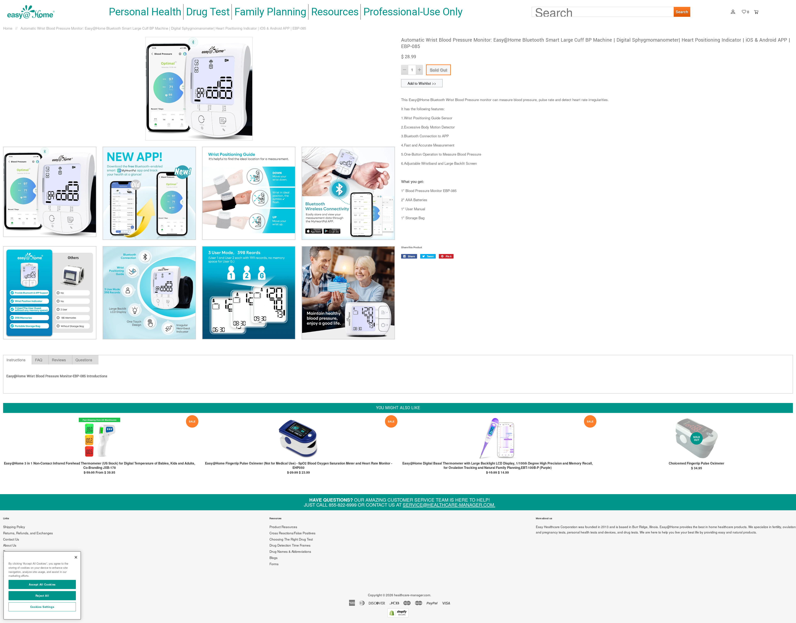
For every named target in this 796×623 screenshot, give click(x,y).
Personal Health (145, 12)
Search (682, 12)
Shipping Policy (14, 526)
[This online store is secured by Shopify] (398, 615)
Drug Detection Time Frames (290, 545)
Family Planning (270, 12)
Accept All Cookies (42, 584)
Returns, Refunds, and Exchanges (28, 533)
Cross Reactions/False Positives (292, 533)
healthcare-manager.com (412, 595)
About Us (9, 545)
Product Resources (283, 526)
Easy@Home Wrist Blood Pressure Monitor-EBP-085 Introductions (56, 376)
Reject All (42, 596)
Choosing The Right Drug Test (291, 539)
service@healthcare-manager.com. (449, 504)
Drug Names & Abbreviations (290, 551)
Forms (274, 563)
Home (7, 28)
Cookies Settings (42, 607)
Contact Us (11, 539)
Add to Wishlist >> (422, 83)
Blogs (273, 557)
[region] (42, 585)
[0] (754, 11)
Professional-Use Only (413, 12)
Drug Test (208, 12)
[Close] (75, 557)
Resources (335, 12)
